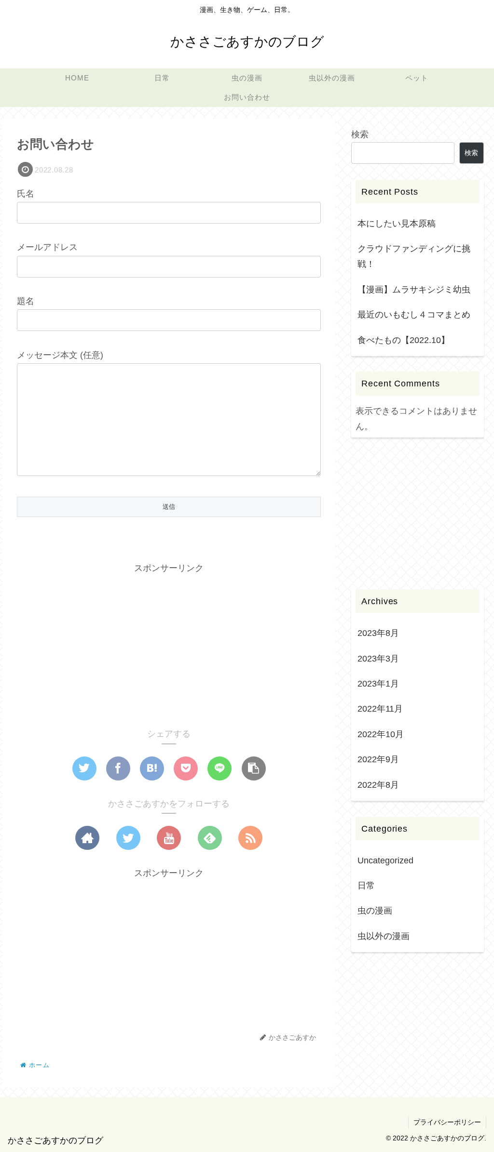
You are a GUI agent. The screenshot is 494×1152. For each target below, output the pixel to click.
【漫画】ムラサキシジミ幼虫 (413, 289)
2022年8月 (378, 785)
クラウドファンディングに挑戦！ (413, 256)
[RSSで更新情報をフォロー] (250, 838)
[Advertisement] (169, 643)
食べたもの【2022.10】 (403, 340)
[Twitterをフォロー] (128, 838)
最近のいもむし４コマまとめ (413, 314)
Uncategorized (385, 860)
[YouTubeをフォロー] (169, 838)
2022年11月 (380, 709)
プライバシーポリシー (447, 1122)
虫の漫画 (374, 910)
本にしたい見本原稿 (396, 223)
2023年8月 (378, 633)
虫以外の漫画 (383, 936)
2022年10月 (380, 734)
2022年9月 (378, 759)
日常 (366, 885)
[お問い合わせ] (152, 768)
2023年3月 (378, 658)
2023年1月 (378, 684)
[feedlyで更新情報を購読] (210, 838)
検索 (360, 134)
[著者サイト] (87, 838)
